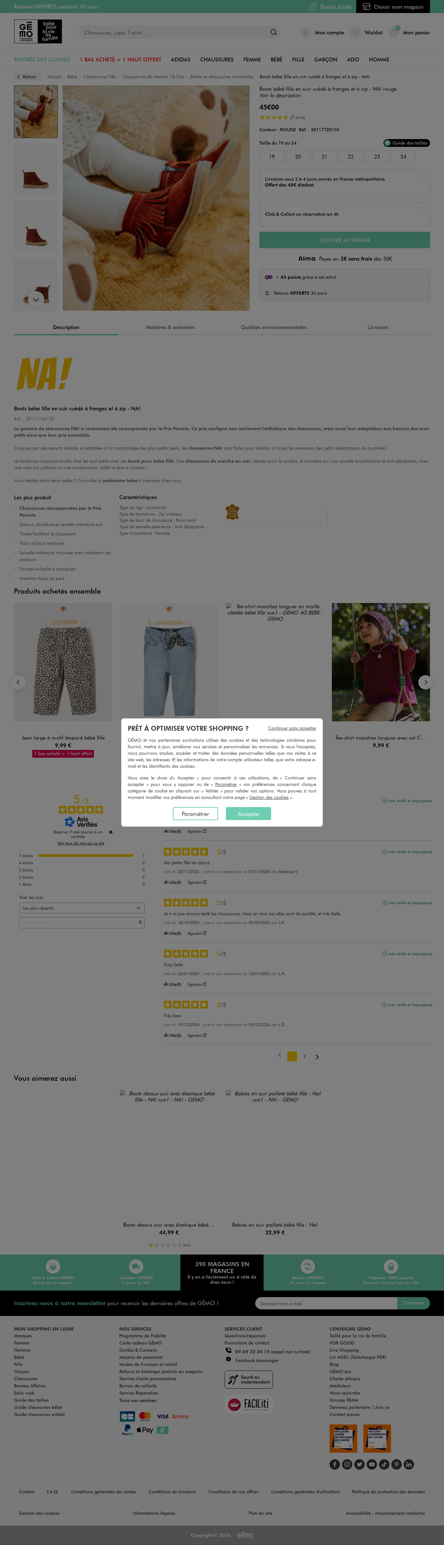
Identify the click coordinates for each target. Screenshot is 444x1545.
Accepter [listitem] (248, 814)
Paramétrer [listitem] (195, 814)
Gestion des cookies (269, 797)
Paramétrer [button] (226, 784)
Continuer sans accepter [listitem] (292, 728)
